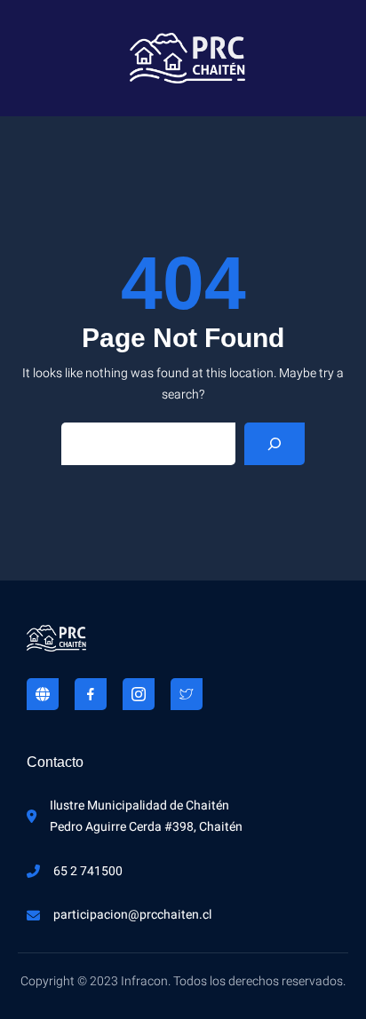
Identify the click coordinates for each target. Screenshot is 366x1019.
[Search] (274, 444)
